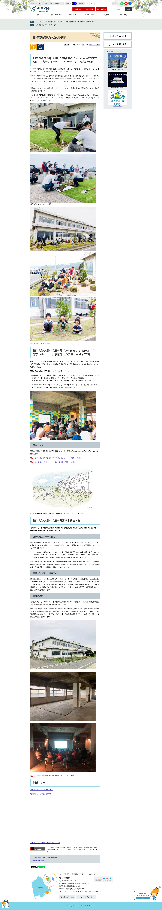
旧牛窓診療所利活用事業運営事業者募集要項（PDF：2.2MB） (54, 775)
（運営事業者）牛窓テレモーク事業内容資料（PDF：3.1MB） (54, 462)
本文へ (32, 3)
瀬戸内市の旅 (117, 106)
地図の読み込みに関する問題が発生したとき (45, 843)
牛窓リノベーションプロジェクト (41, 790)
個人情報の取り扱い (78, 874)
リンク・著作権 (64, 874)
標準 (87, 3)
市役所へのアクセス (67, 897)
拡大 (92, 3)
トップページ (40, 22)
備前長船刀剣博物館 (117, 87)
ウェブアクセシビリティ (94, 874)
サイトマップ (48, 3)
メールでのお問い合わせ (86, 897)
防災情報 (78, 9)
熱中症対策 (89, 9)
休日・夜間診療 (101, 9)
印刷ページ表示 (94, 45)
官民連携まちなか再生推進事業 (40, 794)
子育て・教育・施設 (55, 15)
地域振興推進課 (71, 22)
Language (56, 3)
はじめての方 (39, 3)
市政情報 (106, 15)
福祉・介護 (72, 15)
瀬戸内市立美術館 (118, 69)
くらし (39, 15)
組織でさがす (50, 22)
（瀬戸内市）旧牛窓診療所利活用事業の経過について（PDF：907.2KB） (58, 458)
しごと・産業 (89, 15)
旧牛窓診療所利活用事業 (44, 25)
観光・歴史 (123, 15)
